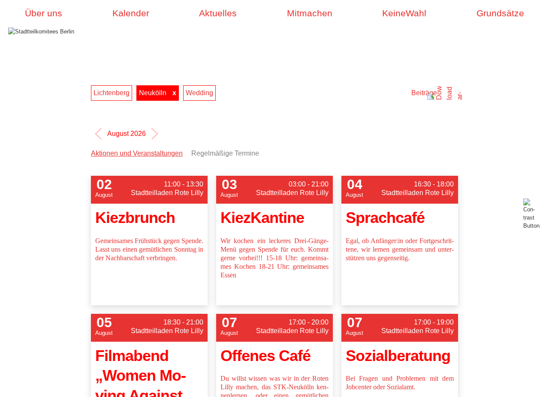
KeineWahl (404, 13)
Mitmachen (309, 13)
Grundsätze (500, 13)
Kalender (130, 13)
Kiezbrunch (135, 217)
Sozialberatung (398, 355)
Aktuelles (218, 13)
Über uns (43, 13)
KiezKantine (262, 217)
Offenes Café (265, 355)
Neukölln (152, 92)
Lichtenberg (112, 92)
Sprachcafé (385, 217)
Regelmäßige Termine (225, 153)
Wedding (199, 92)
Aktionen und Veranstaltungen (137, 153)
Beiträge (424, 92)
